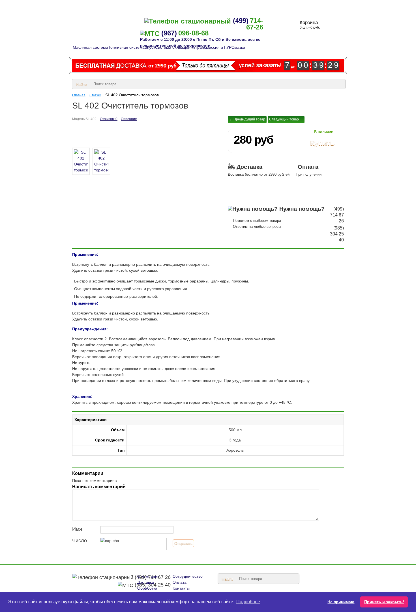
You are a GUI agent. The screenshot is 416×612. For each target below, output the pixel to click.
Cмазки (238, 47)
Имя (77, 529)
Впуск (150, 47)
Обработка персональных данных (230, 6)
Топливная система (126, 47)
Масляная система (90, 47)
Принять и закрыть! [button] (384, 602)
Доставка (155, 6)
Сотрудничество (121, 6)
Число (79, 540)
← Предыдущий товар (247, 119)
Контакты (281, 6)
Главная (78, 95)
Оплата (181, 6)
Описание (129, 119)
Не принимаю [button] (340, 602)
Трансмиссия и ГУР (213, 47)
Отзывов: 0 (108, 119)
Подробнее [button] (248, 601)
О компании (83, 6)
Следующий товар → (286, 119)
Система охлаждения (175, 47)
